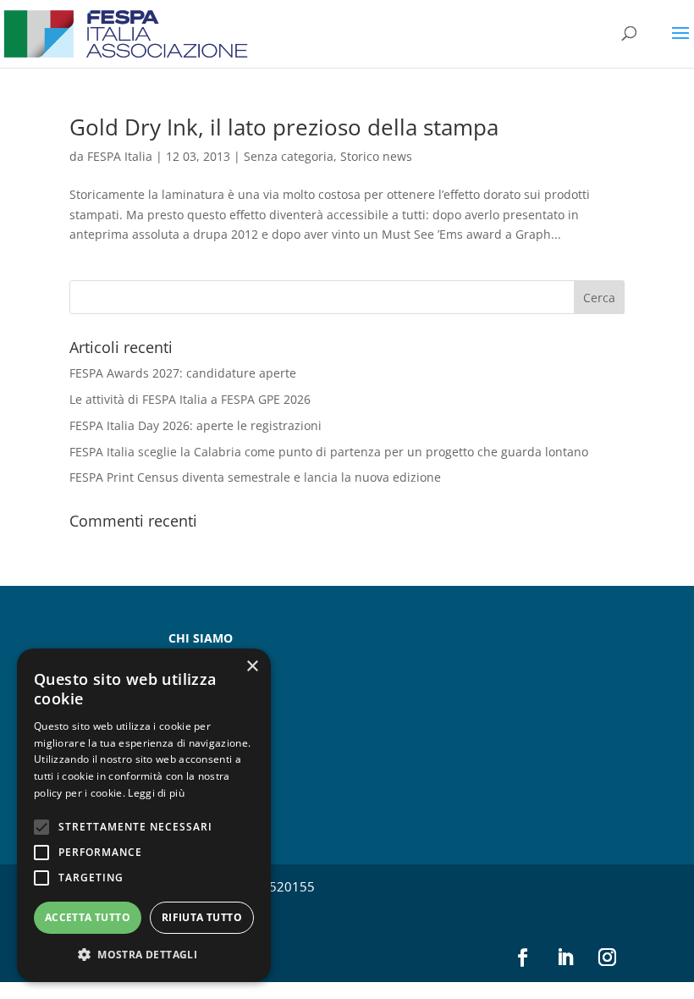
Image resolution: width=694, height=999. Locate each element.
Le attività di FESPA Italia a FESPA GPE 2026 (190, 399)
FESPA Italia (119, 156)
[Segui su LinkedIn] (564, 957)
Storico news (376, 156)
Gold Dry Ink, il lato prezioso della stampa (283, 127)
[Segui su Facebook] (522, 957)
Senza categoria (288, 156)
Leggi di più (156, 793)
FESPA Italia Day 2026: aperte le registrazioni (195, 425)
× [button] (251, 666)
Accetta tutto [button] (87, 917)
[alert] (144, 815)
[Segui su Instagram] (607, 957)
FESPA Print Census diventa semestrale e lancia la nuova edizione (255, 477)
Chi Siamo (200, 638)
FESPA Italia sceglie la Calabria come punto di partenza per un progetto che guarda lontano (328, 452)
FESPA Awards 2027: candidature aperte (182, 373)
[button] (144, 955)
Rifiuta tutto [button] (202, 917)
